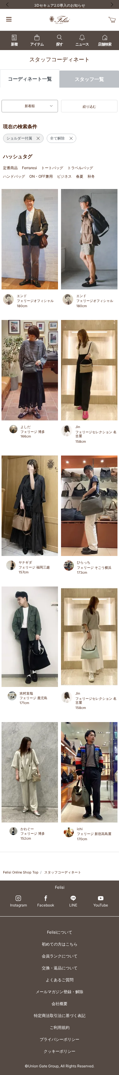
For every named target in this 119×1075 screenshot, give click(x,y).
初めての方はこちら (60, 944)
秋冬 (91, 176)
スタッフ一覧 (89, 79)
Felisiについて (59, 932)
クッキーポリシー (59, 1051)
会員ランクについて (60, 955)
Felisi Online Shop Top (20, 872)
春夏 (79, 176)
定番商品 (10, 167)
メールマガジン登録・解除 (59, 991)
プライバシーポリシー (59, 1039)
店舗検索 (104, 44)
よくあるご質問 (60, 979)
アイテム (37, 44)
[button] (89, 106)
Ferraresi (29, 167)
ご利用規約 (60, 1027)
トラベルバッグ (80, 167)
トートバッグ (52, 167)
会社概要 (59, 1003)
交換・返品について (60, 967)
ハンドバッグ (14, 176)
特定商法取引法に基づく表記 (59, 1015)
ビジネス (64, 176)
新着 (14, 44)
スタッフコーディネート (62, 872)
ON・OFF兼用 (41, 176)
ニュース (82, 44)
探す (59, 44)
